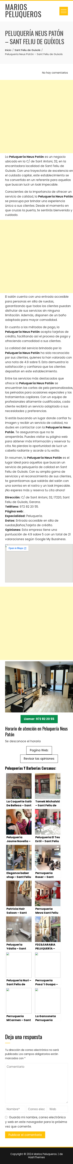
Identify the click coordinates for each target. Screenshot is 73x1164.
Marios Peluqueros (23, 10)
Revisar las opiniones (39, 759)
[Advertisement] (36, 116)
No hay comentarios (54, 72)
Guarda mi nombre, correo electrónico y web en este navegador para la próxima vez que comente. (36, 1122)
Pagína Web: (39, 750)
